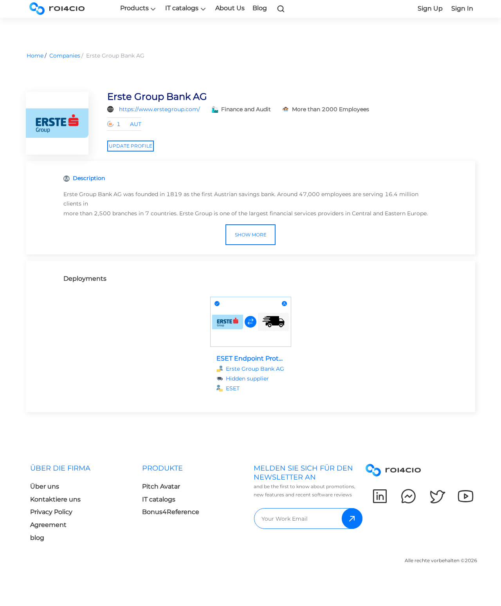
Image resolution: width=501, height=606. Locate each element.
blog (37, 537)
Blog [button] (259, 8)
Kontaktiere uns (55, 499)
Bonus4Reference (170, 512)
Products (134, 8)
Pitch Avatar (161, 486)
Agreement (48, 524)
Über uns (44, 486)
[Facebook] (408, 496)
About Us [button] (230, 8)
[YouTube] (465, 496)
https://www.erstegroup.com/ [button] (159, 109)
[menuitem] (80, 505)
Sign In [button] (462, 8)
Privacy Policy (51, 512)
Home (35, 55)
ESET (233, 388)
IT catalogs (181, 8)
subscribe (352, 518)
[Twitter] (437, 496)
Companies (64, 55)
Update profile (130, 146)
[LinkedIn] (380, 496)
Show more (251, 235)
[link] (281, 8)
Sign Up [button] (430, 8)
